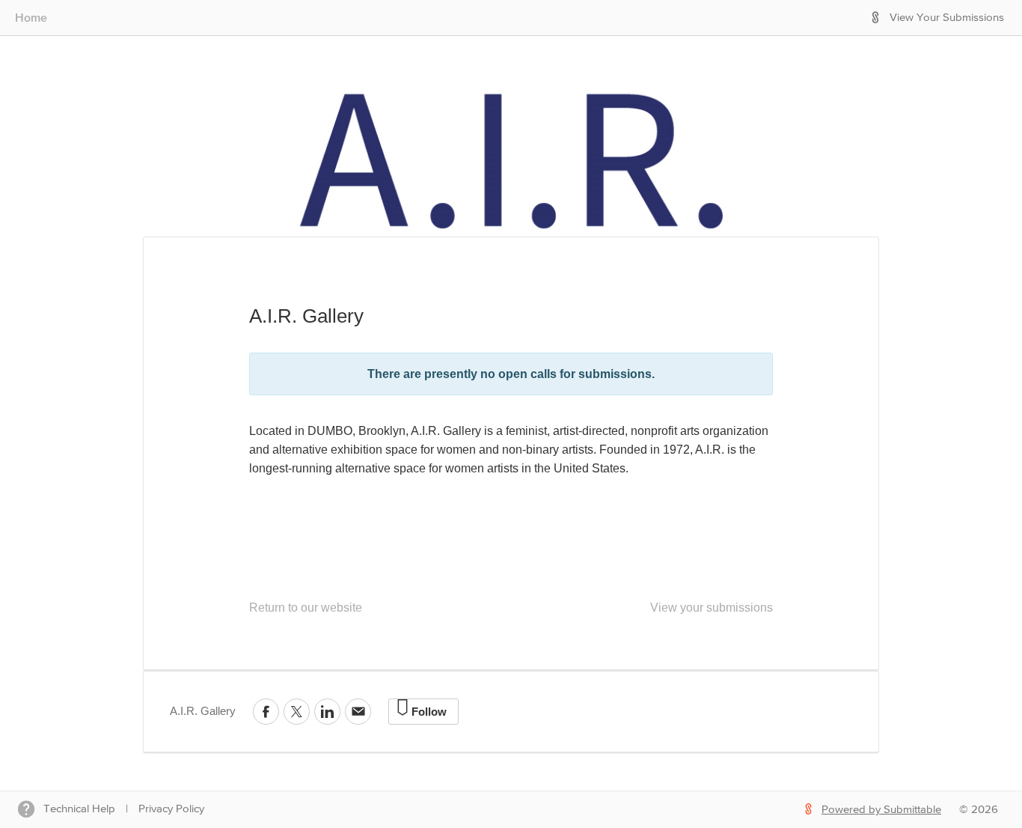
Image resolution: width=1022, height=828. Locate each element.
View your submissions (711, 607)
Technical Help (79, 809)
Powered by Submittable (881, 809)
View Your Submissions (947, 17)
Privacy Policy (171, 809)
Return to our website (305, 607)
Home (31, 17)
